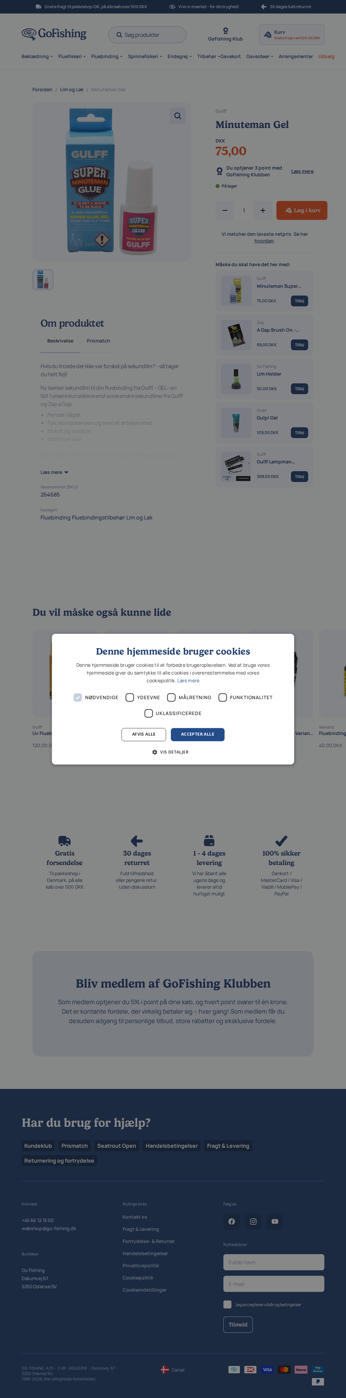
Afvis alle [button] (144, 734)
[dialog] (173, 699)
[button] (173, 752)
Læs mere (188, 681)
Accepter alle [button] (197, 734)
